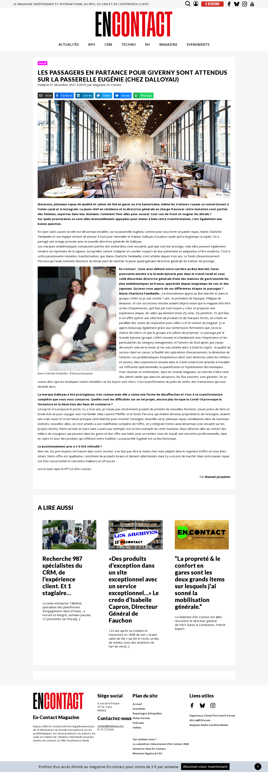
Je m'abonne (212, 4)
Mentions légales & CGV (147, 753)
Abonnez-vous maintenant (205, 766)
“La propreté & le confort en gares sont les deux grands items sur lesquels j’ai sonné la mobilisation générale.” (200, 582)
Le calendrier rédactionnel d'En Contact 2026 (161, 744)
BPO (91, 44)
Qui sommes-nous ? (145, 739)
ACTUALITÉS (68, 44)
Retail (42, 63)
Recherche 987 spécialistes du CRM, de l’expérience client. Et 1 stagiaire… (62, 575)
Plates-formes (141, 718)
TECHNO (128, 44)
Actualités (139, 708)
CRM (108, 44)
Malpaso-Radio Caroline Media (209, 725)
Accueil (137, 704)
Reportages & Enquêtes (147, 713)
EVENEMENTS (198, 44)
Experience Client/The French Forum (212, 715)
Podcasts (138, 723)
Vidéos (137, 727)
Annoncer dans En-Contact (149, 748)
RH (147, 44)
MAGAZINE (168, 44)
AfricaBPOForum (200, 720)
